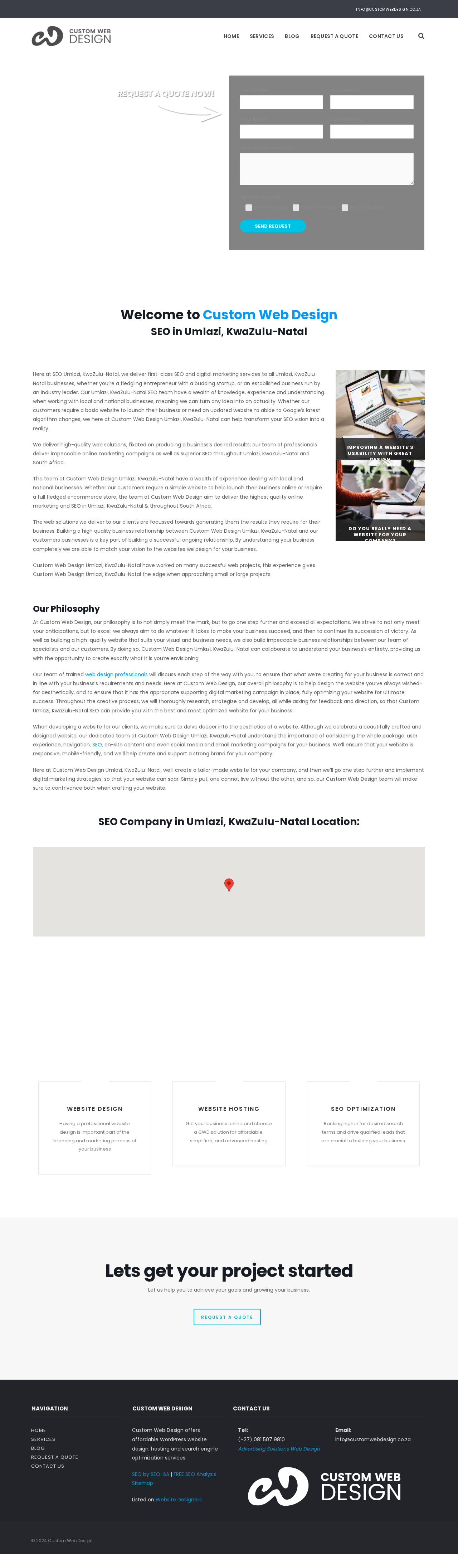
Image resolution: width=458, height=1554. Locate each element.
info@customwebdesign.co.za (388, 9)
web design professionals (116, 674)
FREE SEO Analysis (195, 1474)
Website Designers (179, 1499)
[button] (229, 885)
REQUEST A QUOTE (227, 1317)
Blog (292, 36)
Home (231, 36)
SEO (97, 744)
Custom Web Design (270, 315)
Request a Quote (335, 36)
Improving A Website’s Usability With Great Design (380, 453)
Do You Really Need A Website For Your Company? (380, 534)
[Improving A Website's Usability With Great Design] (380, 414)
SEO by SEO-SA (150, 1474)
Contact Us (386, 36)
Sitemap (142, 1483)
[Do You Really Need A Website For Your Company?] (380, 500)
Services (262, 36)
